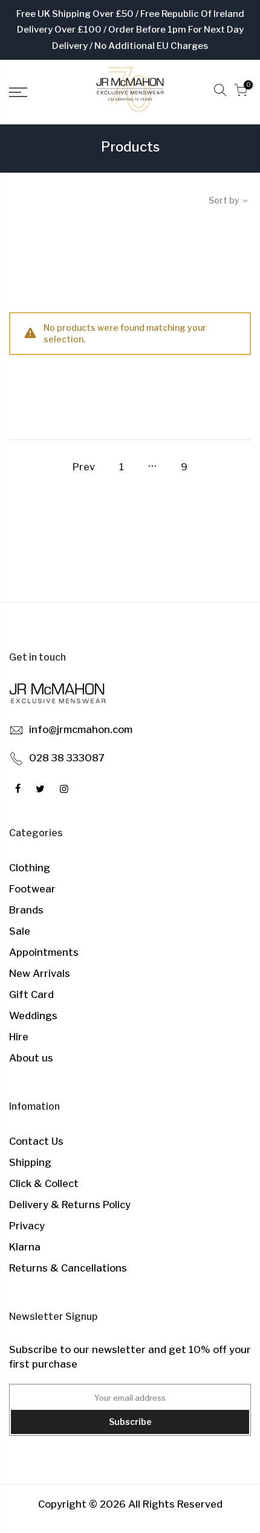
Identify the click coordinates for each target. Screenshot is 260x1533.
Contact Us (36, 1141)
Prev (84, 467)
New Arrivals (39, 973)
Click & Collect (44, 1183)
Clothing (29, 868)
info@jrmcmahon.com (80, 729)
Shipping (30, 1162)
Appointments (44, 952)
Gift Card (31, 994)
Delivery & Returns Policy (70, 1205)
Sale (19, 931)
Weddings (33, 1016)
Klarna (25, 1247)
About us (31, 1058)
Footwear (32, 889)
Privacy (27, 1226)
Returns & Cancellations (68, 1268)
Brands (26, 910)
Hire (18, 1037)
